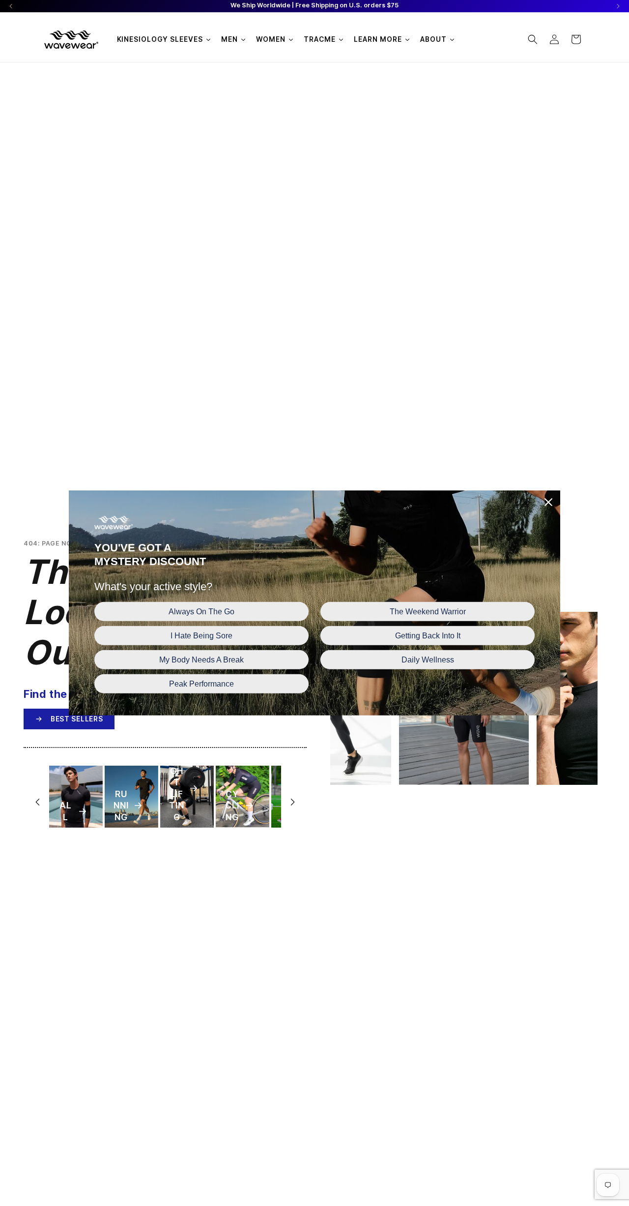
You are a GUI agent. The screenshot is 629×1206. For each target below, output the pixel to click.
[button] (532, 39)
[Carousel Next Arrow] (618, 6)
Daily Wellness (427, 660)
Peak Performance (201, 684)
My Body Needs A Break (201, 660)
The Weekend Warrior (428, 611)
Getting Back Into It (427, 636)
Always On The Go (201, 611)
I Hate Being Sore (201, 636)
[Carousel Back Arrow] (11, 6)
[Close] (548, 502)
